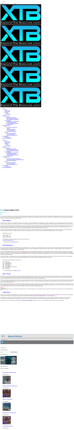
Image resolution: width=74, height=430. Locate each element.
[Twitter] (2, 342)
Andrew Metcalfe (4, 212)
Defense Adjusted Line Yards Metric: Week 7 (9, 412)
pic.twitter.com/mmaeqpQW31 (8, 240)
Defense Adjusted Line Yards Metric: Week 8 (9, 372)
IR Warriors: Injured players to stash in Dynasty (10, 385)
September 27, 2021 (16, 270)
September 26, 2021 (15, 241)
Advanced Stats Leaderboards (26, 300)
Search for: (2, 3)
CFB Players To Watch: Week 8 (7, 399)
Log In (4, 1)
